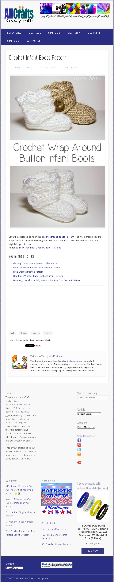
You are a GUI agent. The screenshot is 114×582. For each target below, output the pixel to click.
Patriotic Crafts (48, 522)
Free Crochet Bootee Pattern (28, 271)
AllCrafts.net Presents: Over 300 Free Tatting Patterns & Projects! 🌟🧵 (19, 490)
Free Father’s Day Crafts (53, 528)
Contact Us (33, 40)
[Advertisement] (57, 309)
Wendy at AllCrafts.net (23, 67)
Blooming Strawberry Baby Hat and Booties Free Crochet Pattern (46, 280)
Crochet (77, 67)
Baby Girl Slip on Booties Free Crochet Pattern (37, 267)
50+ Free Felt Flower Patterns (56, 544)
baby (13, 333)
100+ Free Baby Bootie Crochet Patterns (40, 247)
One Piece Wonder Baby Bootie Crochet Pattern (38, 275)
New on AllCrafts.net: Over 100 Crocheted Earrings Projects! (18, 503)
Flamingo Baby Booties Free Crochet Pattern (36, 263)
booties (36, 333)
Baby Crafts (69, 67)
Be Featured (14, 32)
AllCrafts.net (69, 361)
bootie (24, 333)
